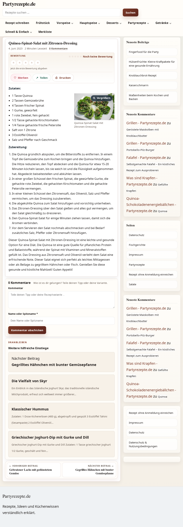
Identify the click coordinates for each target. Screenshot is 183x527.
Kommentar (15, 288)
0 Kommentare (58, 48)
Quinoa (162, 211)
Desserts (112, 23)
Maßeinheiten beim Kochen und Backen (149, 97)
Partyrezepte (137, 23)
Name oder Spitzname (23, 313)
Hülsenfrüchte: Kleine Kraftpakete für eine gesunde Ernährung (152, 63)
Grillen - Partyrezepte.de (146, 123)
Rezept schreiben (17, 23)
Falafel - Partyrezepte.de (146, 157)
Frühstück (43, 23)
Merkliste (45, 32)
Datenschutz (136, 235)
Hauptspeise (88, 23)
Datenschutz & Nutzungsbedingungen (143, 444)
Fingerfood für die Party (144, 52)
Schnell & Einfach (17, 32)
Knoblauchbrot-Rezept (143, 75)
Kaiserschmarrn (138, 85)
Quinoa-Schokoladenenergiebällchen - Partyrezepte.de (151, 204)
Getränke (161, 23)
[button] (94, 106)
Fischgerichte (137, 245)
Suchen (130, 12)
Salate (132, 284)
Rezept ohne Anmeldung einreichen (151, 274)
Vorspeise (63, 23)
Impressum (136, 254)
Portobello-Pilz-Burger (140, 150)
